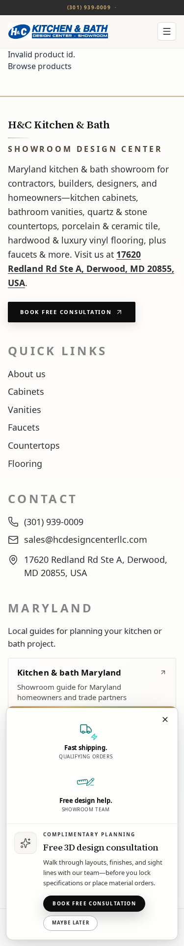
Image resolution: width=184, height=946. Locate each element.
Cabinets (26, 391)
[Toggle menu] (167, 31)
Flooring (25, 463)
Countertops (34, 445)
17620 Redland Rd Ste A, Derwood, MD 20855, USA (91, 268)
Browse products (40, 66)
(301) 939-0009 (89, 7)
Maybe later (70, 923)
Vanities (24, 409)
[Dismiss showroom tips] (165, 719)
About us (27, 374)
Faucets (24, 427)
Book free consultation (94, 903)
